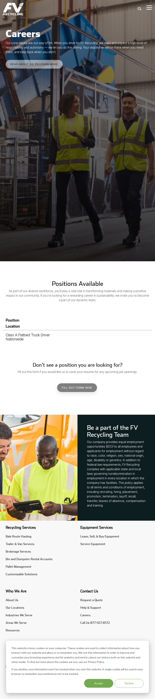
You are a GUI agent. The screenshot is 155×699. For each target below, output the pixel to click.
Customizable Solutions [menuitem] (21, 574)
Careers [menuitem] (85, 615)
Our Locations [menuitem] (15, 607)
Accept (98, 683)
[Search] (139, 8)
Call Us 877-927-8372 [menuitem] (95, 623)
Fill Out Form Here (77, 387)
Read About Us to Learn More (34, 64)
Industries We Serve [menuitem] (19, 615)
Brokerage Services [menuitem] (18, 551)
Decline (129, 683)
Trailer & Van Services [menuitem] (20, 544)
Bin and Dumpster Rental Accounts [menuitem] (29, 559)
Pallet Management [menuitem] (18, 566)
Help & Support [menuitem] (90, 607)
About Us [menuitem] (12, 600)
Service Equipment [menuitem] (92, 544)
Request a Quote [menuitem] (91, 600)
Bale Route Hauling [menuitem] (18, 536)
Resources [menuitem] (13, 630)
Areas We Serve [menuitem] (16, 623)
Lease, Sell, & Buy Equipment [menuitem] (99, 536)
